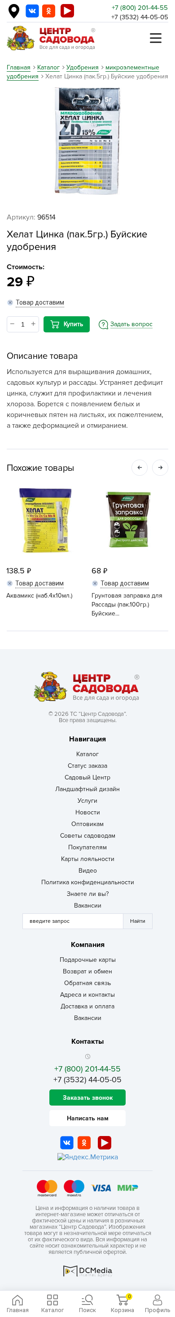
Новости (87, 812)
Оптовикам (87, 824)
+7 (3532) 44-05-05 (139, 17)
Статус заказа (87, 766)
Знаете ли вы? (88, 894)
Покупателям (87, 847)
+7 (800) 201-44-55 (140, 8)
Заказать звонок (88, 1098)
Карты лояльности (87, 859)
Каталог (87, 754)
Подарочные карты (88, 960)
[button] (139, 468)
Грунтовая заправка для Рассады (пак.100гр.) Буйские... (127, 604)
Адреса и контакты (87, 995)
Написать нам (88, 1118)
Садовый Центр (87, 777)
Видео (88, 870)
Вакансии (87, 905)
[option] (87, 141)
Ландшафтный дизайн (87, 789)
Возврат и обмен (87, 971)
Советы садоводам (87, 835)
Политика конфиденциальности (87, 882)
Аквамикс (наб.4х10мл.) (39, 595)
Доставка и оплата (87, 1006)
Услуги (87, 801)
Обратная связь (87, 983)
